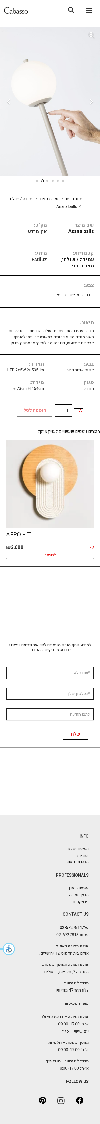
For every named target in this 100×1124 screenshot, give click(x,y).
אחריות (83, 856)
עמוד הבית (75, 199)
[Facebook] (79, 1100)
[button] (7, 949)
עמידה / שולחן (21, 199)
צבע (89, 285)
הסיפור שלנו (78, 849)
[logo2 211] (16, 10)
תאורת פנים (49, 199)
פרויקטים (81, 902)
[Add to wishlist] (80, 411)
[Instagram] (61, 1100)
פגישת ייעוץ (78, 888)
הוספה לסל (35, 410)
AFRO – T (18, 535)
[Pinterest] (42, 1100)
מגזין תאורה (79, 895)
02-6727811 (71, 928)
